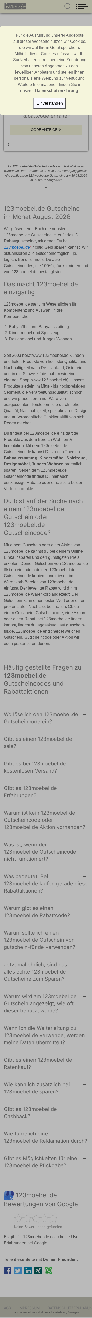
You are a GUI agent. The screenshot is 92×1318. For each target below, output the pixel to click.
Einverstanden (50, 103)
